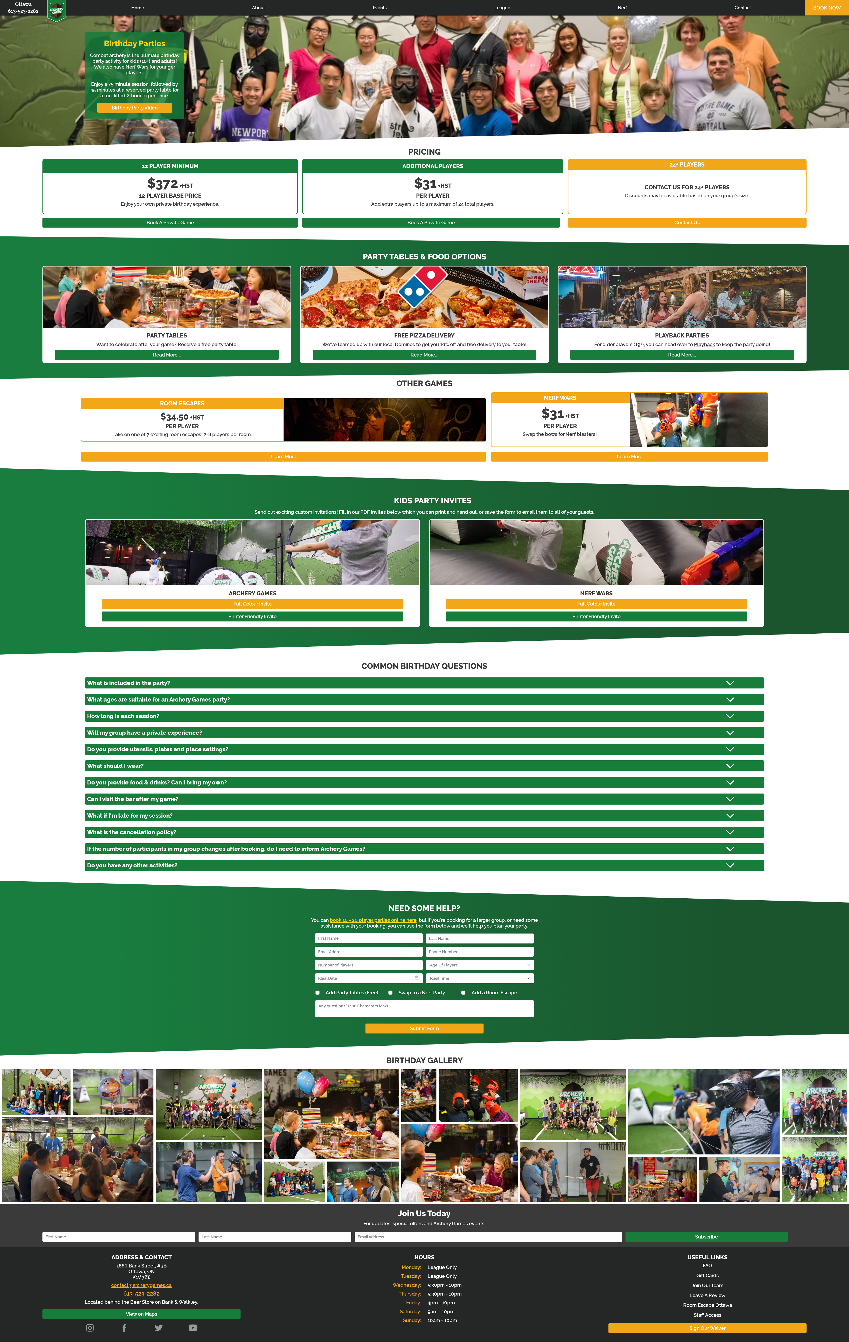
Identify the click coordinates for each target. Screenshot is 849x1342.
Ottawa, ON (141, 1271)
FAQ (707, 1265)
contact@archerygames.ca (141, 1285)
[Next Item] (839, 1135)
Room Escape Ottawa (707, 1305)
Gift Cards (707, 1275)
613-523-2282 (141, 1293)
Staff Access (707, 1315)
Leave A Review (707, 1295)
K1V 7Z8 (141, 1277)
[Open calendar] (416, 978)
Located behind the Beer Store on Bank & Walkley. (141, 1302)
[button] (379, 8)
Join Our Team (707, 1285)
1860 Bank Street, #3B (142, 1266)
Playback (704, 344)
